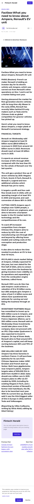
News (29, 2)
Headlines (5, 9)
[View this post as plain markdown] (28, 28)
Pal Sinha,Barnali (11, 28)
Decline (27, 500)
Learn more (5, 496)
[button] (2, 3)
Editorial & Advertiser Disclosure (16, 40)
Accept (19, 500)
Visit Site (17, 434)
